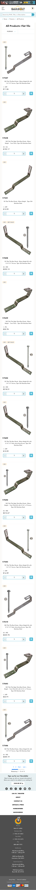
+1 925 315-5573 (18, 839)
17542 (5, 378)
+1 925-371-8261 (18, 834)
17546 (5, 746)
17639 (5, 318)
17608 (5, 258)
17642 (5, 500)
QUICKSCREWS (18, 812)
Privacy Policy (12, 879)
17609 (5, 438)
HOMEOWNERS (18, 808)
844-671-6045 (18, 828)
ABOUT (18, 797)
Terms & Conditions (21, 879)
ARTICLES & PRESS (18, 804)
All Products (20, 19)
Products (12, 19)
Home (5, 19)
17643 (5, 684)
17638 (5, 138)
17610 (5, 622)
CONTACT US (18, 801)
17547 (5, 78)
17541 (5, 198)
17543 (5, 562)
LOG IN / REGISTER (18, 793)
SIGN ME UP (17, 783)
